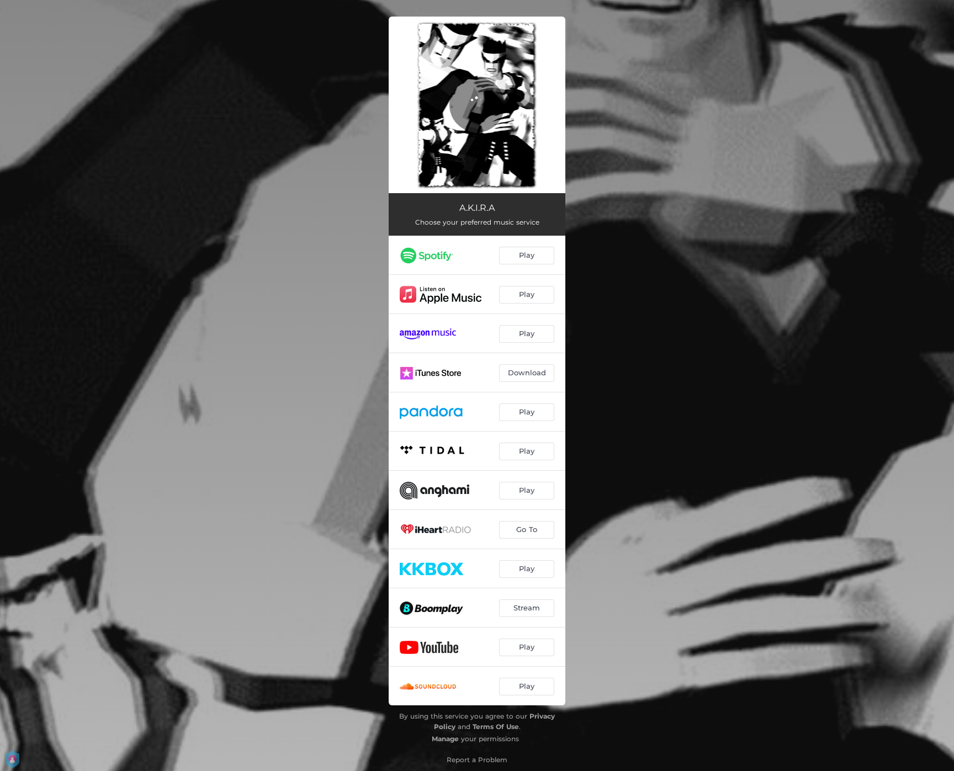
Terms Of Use (496, 726)
